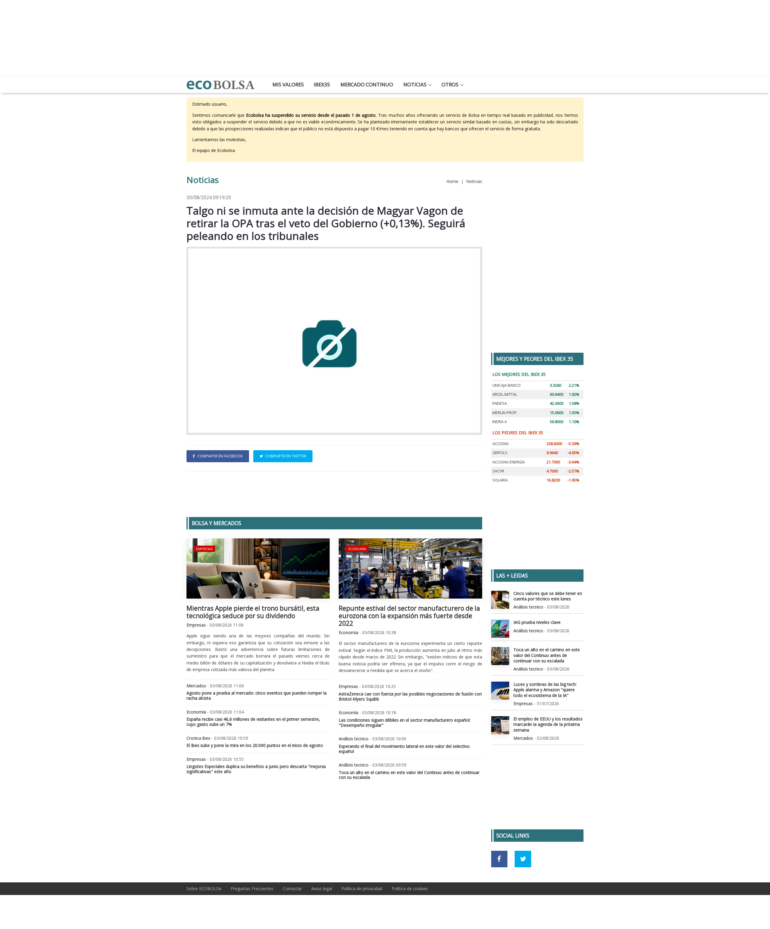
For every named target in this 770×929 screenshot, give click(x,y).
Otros (450, 84)
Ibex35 (322, 84)
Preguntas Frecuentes (252, 888)
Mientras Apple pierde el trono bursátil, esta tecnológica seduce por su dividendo (252, 612)
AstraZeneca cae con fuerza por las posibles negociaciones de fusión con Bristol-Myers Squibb (410, 696)
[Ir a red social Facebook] (499, 859)
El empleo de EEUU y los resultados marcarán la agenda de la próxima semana (548, 724)
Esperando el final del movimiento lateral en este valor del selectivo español (404, 748)
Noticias (415, 84)
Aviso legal (321, 888)
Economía (357, 549)
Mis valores (288, 84)
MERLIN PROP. (505, 412)
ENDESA (499, 403)
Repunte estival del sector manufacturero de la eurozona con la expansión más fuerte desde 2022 (409, 615)
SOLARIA (500, 480)
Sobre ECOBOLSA (203, 888)
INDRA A (499, 421)
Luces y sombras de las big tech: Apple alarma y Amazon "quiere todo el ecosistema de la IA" (545, 689)
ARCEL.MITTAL (504, 394)
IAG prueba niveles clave (537, 622)
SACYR (498, 471)
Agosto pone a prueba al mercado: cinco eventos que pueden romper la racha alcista (256, 695)
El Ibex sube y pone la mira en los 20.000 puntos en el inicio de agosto (254, 745)
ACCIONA (500, 443)
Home (452, 181)
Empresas (204, 549)
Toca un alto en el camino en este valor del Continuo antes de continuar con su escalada (409, 775)
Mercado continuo (366, 84)
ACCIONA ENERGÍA (508, 462)
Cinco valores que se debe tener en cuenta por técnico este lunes (547, 596)
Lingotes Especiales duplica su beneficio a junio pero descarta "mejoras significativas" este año (256, 768)
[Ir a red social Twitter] (523, 859)
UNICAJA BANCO (506, 385)
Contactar (292, 888)
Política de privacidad (361, 888)
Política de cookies (410, 888)
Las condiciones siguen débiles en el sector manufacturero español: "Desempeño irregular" (404, 722)
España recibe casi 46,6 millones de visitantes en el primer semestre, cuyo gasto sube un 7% (253, 721)
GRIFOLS (499, 452)
